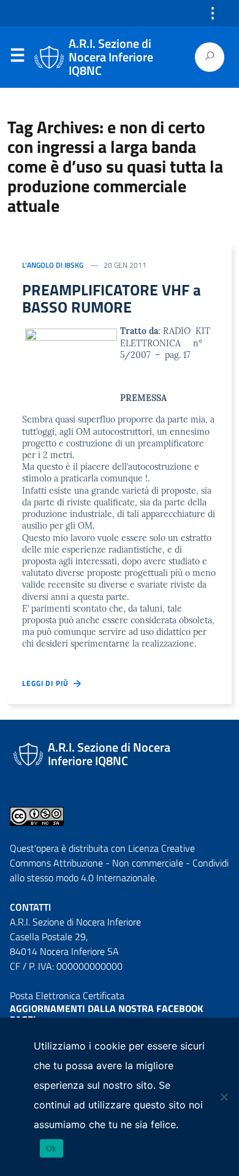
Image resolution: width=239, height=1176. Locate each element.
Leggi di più (48, 683)
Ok (51, 1148)
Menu (17, 57)
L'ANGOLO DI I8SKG (52, 265)
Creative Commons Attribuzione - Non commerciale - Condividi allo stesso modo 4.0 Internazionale (119, 863)
